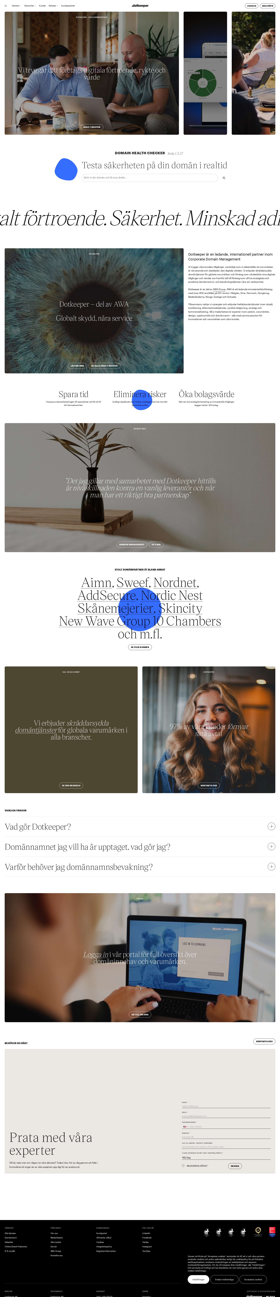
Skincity (180, 607)
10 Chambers (186, 620)
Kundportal (101, 1233)
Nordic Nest (172, 594)
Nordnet (175, 581)
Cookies (100, 1242)
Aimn (96, 581)
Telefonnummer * (189, 1122)
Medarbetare (57, 1237)
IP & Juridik (10, 1251)
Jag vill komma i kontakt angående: (197, 1143)
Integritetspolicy (104, 1246)
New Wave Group (104, 620)
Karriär (54, 1246)
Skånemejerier (115, 607)
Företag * (186, 1133)
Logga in (95, 954)
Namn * (185, 1102)
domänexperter (253, 69)
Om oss (54, 1233)
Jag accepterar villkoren (197, 1165)
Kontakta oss (57, 1255)
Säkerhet (9, 1242)
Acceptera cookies (253, 1279)
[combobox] (185, 1127)
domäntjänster (36, 729)
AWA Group (219, 289)
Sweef (132, 581)
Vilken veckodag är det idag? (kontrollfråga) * (202, 1153)
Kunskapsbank (68, 6)
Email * (185, 1112)
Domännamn (11, 1237)
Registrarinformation (106, 1251)
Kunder (42, 6)
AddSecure (106, 594)
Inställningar (198, 1279)
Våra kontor (56, 1242)
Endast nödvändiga (224, 1279)
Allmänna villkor (103, 1237)
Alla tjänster (10, 1233)
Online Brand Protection (16, 1246)
